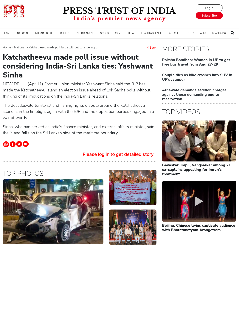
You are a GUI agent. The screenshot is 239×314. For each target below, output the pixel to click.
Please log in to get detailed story (118, 154)
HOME (7, 33)
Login (209, 8)
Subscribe (209, 15)
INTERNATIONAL (43, 33)
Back (153, 47)
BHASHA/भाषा (219, 33)
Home (7, 47)
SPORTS (104, 33)
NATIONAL (22, 33)
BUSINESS (64, 33)
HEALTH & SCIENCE (151, 33)
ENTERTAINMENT (85, 33)
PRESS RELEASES (197, 33)
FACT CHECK (174, 33)
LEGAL (131, 33)
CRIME (118, 33)
